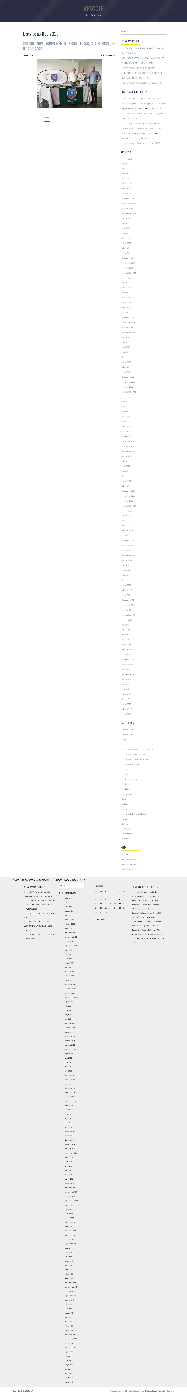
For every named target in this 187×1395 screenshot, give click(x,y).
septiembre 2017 (128, 674)
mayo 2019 (125, 575)
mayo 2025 (126, 233)
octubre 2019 (127, 550)
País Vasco (125, 829)
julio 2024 (125, 282)
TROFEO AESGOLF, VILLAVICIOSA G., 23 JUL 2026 (141, 83)
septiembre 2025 (128, 213)
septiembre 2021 (128, 451)
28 (101, 912)
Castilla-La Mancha (129, 779)
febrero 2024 (127, 307)
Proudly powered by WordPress (124, 1391)
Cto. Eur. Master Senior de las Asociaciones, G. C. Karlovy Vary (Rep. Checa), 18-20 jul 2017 (142, 113)
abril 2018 (125, 639)
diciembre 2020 (127, 491)
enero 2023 (126, 372)
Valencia (46, 121)
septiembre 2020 (128, 506)
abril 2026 (125, 178)
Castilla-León (126, 784)
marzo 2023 (126, 362)
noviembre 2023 (128, 322)
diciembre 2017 (127, 659)
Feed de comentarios (130, 864)
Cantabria (125, 774)
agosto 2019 (126, 560)
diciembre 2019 (127, 540)
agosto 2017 (126, 679)
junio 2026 (125, 168)
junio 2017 (125, 689)
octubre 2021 (127, 446)
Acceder (124, 854)
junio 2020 (125, 520)
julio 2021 (125, 461)
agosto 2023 (126, 337)
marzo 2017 (126, 704)
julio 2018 (125, 625)
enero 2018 (126, 654)
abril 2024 (125, 297)
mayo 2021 (125, 471)
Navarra (124, 824)
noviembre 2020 (128, 496)
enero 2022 (126, 431)
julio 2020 (125, 515)
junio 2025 (125, 228)
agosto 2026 (126, 159)
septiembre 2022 (128, 392)
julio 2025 (125, 223)
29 (106, 912)
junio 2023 (125, 347)
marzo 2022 (126, 421)
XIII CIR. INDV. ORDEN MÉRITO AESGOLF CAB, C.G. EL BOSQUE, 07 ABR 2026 (69, 46)
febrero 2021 (126, 486)
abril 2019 (125, 580)
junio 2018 (125, 629)
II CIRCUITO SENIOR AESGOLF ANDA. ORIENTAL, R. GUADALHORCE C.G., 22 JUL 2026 (39, 926)
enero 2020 (126, 535)
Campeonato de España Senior (134, 754)
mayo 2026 (126, 173)
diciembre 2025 (127, 198)
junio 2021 (125, 466)
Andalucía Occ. (127, 729)
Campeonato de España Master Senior (137, 749)
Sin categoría (126, 833)
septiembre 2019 (128, 555)
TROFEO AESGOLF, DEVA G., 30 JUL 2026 (138, 68)
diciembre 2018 (127, 600)
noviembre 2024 (128, 263)
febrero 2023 (126, 367)
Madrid (124, 809)
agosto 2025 (126, 218)
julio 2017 (125, 684)
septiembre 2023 (128, 332)
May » (103, 919)
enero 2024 (126, 312)
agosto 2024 (126, 278)
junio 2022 (125, 406)
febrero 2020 (127, 530)
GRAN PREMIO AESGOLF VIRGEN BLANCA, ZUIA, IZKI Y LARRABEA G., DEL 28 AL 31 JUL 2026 (39, 905)
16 (110, 903)
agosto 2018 (126, 620)
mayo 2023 (125, 352)
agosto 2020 (126, 510)
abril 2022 (125, 416)
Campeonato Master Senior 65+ (134, 759)
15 (105, 903)
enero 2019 (126, 595)
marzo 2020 (126, 525)
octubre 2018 (127, 610)
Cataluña (125, 789)
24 (115, 908)
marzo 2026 (126, 183)
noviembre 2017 (128, 664)
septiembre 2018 (128, 615)
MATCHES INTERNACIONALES (133, 814)
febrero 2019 (126, 590)
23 (110, 908)
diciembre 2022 (127, 377)
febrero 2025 (127, 248)
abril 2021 (125, 476)
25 (120, 908)
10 (115, 899)
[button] (69, 83)
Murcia (124, 819)
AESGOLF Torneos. (108, 55)
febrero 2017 (126, 709)
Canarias (124, 769)
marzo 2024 (126, 302)
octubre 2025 (127, 208)
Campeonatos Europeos (131, 764)
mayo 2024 (126, 292)
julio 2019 (125, 565)
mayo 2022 (126, 411)
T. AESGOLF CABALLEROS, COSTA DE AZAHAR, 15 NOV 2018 (31, 880)
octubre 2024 (127, 268)
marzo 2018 (126, 644)
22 (106, 908)
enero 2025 (126, 253)
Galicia (124, 799)
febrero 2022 (127, 426)
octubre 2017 (127, 669)
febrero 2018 (126, 649)
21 (101, 908)
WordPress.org (127, 869)
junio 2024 (125, 287)
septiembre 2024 (128, 273)
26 (124, 908)
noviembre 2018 (128, 605)
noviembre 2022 (128, 382)
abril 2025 (125, 238)
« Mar (97, 919)
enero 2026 (126, 193)
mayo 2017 (125, 694)
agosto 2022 (126, 396)
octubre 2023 (127, 327)
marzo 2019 (126, 585)
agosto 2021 (126, 456)
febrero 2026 (127, 188)
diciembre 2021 (127, 436)
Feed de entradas (128, 859)
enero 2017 (126, 714)
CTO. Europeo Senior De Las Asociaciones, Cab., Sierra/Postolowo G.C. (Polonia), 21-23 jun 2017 (141, 138)
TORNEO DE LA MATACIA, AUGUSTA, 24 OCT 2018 (70, 880)
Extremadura (126, 794)
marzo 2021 (126, 481)
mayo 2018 (125, 634)
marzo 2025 (126, 243)
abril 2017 (125, 699)
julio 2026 (125, 163)
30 (110, 912)
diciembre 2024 (127, 258)
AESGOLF (93, 8)
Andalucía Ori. (127, 734)
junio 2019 (125, 570)
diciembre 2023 (127, 317)
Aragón (124, 739)
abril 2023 (125, 357)
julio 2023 (125, 342)
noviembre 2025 (128, 203)
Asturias (124, 744)
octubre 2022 (127, 387)
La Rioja (124, 804)
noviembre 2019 (128, 545)
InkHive (170, 1391)
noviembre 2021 (128, 441)
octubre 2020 (127, 501)
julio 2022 (125, 401)
